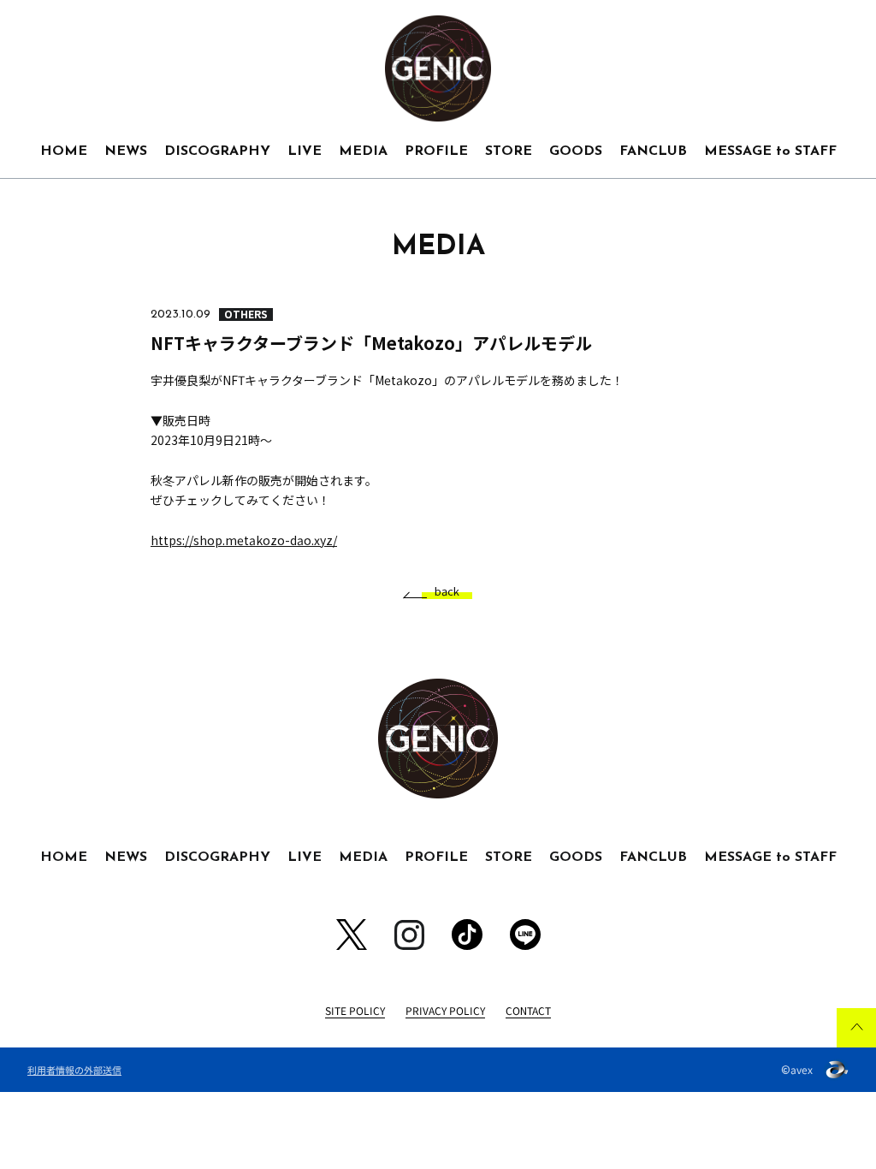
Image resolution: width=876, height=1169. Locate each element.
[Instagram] (409, 935)
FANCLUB (653, 151)
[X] (351, 934)
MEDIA (363, 151)
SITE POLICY (355, 1010)
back (447, 591)
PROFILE (436, 151)
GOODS (575, 151)
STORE (508, 151)
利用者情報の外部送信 (74, 1070)
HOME (63, 151)
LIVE (304, 151)
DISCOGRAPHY (217, 151)
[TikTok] (467, 934)
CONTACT (528, 1010)
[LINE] (525, 934)
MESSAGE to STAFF (770, 151)
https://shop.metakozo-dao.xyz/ (244, 540)
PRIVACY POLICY (445, 1010)
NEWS (125, 151)
